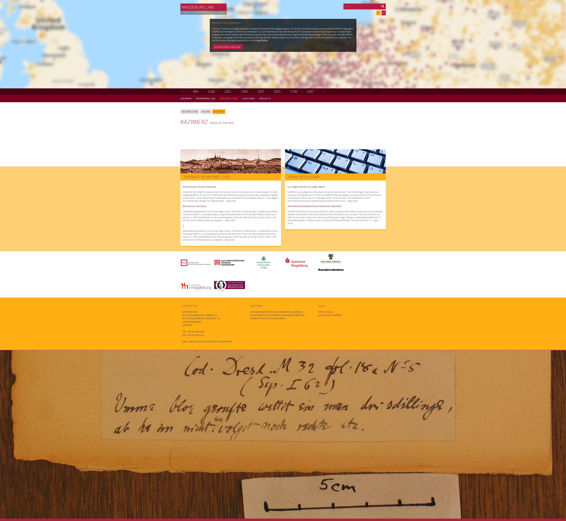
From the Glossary (304, 177)
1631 (277, 91)
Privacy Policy (261, 40)
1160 (211, 91)
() (183, 225)
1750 (293, 91)
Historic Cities (229, 98)
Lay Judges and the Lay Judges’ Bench (306, 186)
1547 (260, 91)
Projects (264, 98)
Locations (248, 98)
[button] (382, 6)
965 (195, 91)
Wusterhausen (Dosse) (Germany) (199, 186)
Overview (185, 98)
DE (383, 12)
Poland (205, 111)
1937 (310, 91)
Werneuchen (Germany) (194, 206)
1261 (227, 91)
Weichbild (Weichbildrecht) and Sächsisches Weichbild (314, 206)
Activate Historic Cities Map (227, 46)
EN (378, 12)
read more (231, 200)
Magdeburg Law (198, 7)
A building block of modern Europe (203, 12)
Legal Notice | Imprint (330, 315)
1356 (244, 91)
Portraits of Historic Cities (207, 177)
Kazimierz (218, 111)
